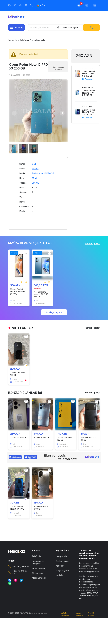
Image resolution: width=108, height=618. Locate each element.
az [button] (41, 5)
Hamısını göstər (92, 243)
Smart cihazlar (38, 568)
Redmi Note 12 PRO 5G (43, 173)
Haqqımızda (61, 556)
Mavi (34, 178)
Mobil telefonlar (38, 40)
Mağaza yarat (55, 312)
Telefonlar (24, 40)
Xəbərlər (59, 565)
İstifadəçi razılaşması (65, 614)
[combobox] (70, 27)
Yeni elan (60, 575)
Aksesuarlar (37, 573)
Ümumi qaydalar (79, 614)
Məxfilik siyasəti (91, 614)
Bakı (34, 164)
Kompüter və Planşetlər (38, 562)
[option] (38, 110)
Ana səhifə (12, 40)
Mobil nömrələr (39, 578)
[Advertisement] (85, 136)
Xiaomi (35, 168)
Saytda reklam (62, 561)
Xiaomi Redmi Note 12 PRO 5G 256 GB (28, 66)
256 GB (35, 182)
